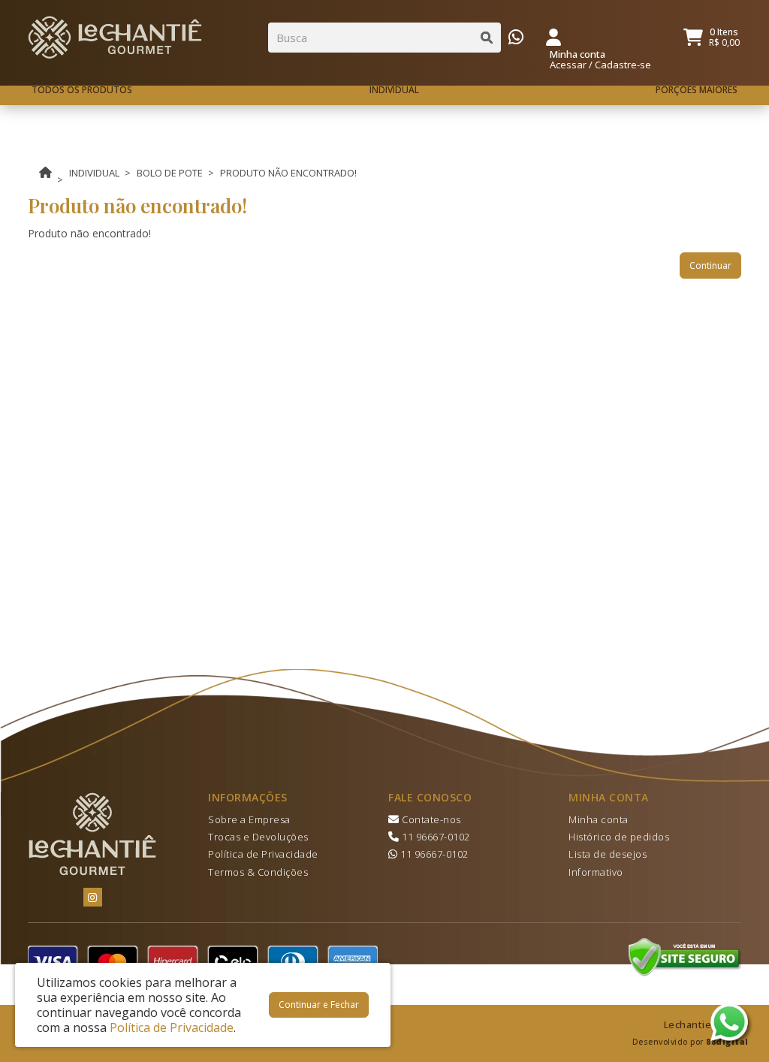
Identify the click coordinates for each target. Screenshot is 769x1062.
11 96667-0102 (435, 836)
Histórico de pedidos (618, 836)
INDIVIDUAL (94, 173)
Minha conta (598, 819)
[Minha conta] (553, 36)
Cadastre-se (623, 64)
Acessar (568, 64)
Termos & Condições (258, 872)
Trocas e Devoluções (258, 836)
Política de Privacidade (263, 854)
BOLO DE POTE (170, 173)
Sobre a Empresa (249, 819)
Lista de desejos (607, 854)
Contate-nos (430, 819)
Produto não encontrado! (288, 173)
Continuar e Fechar (319, 1004)
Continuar (710, 265)
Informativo (595, 872)
